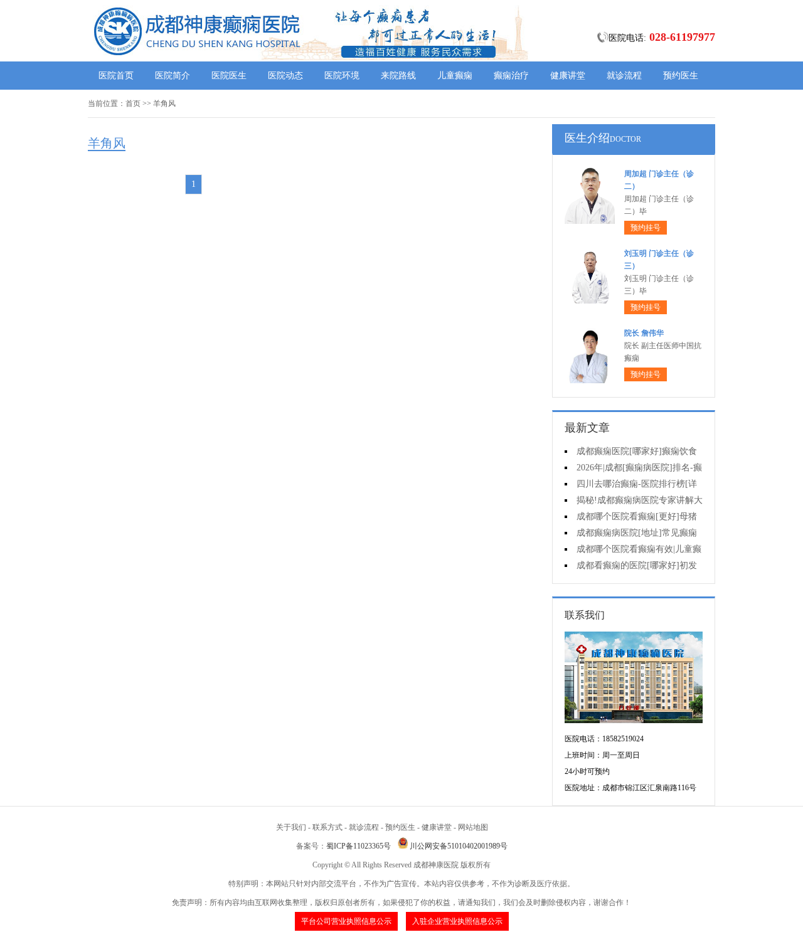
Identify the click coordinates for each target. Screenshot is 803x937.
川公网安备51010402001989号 (459, 846)
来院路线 (398, 75)
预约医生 (680, 75)
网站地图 (473, 827)
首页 (133, 103)
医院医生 (229, 75)
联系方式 (327, 827)
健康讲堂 (567, 75)
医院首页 (116, 75)
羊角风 (164, 103)
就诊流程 (624, 75)
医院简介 (172, 75)
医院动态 (285, 75)
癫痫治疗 (511, 75)
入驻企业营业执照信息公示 (457, 921)
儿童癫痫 (454, 75)
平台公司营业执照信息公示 (346, 921)
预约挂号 (645, 227)
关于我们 (291, 827)
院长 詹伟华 (644, 333)
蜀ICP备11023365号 (358, 846)
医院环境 (341, 75)
